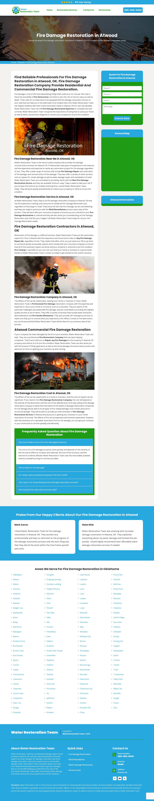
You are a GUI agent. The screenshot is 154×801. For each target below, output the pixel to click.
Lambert (83, 579)
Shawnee (117, 608)
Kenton (50, 703)
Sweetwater (118, 650)
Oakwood (84, 684)
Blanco (16, 636)
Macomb (83, 612)
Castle (15, 669)
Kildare (49, 707)
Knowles (50, 712)
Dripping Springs (54, 579)
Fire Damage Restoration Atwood (40, 62)
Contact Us (88, 10)
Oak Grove (84, 679)
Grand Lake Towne (55, 650)
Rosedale (117, 593)
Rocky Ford (118, 589)
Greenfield (51, 655)
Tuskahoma (118, 674)
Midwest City (85, 636)
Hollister (50, 679)
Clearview (17, 688)
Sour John (117, 622)
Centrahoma (18, 674)
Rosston (116, 598)
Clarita (16, 684)
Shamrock (117, 603)
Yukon (116, 703)
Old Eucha (84, 693)
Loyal (82, 608)
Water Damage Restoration (81, 765)
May (82, 627)
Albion (15, 584)
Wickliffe (117, 693)
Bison (15, 617)
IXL (48, 693)
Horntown (51, 688)
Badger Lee (18, 608)
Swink (115, 655)
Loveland (84, 603)
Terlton (116, 660)
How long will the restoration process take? (37, 489)
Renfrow (117, 584)
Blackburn (17, 627)
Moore (83, 641)
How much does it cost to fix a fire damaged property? (42, 442)
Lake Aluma (85, 574)
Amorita (16, 589)
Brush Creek (18, 650)
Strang (116, 636)
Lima (82, 593)
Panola (83, 703)
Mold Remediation (77, 759)
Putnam (116, 579)
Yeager (116, 698)
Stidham (116, 627)
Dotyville (16, 712)
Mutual (83, 655)
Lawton (83, 584)
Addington (17, 574)
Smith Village (118, 617)
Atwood (21, 62)
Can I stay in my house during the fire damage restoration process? (48, 482)
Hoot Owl (50, 684)
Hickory (50, 669)
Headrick (50, 660)
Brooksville (18, 646)
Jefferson (50, 698)
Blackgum (17, 631)
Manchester (85, 617)
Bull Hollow (18, 655)
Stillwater (117, 631)
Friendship (51, 631)
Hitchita (50, 674)
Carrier (16, 665)
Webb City (117, 688)
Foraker (50, 627)
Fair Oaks (50, 612)
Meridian (83, 631)
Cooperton (17, 698)
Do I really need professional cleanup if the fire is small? (43, 475)
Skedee (116, 612)
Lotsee (83, 598)
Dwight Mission (53, 589)
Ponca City (117, 574)
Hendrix (50, 665)
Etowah (50, 608)
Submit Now (122, 118)
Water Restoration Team (34, 732)
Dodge (16, 707)
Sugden (116, 646)
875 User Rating (83, 2)
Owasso (83, 698)
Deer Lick (17, 703)
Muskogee (84, 650)
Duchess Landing (54, 584)
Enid (48, 603)
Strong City (118, 641)
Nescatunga (85, 665)
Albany (16, 579)
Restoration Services (67, 10)
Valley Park (118, 679)
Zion (115, 707)
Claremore (17, 679)
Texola (116, 665)
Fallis (49, 617)
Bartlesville (17, 612)
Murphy (83, 646)
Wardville (117, 684)
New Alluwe (85, 669)
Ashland (16, 598)
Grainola (50, 646)
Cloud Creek (18, 693)
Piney (82, 712)
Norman (83, 674)
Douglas (50, 574)
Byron (15, 660)
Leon (82, 589)
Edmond (50, 593)
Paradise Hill (85, 707)
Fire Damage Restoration (80, 754)
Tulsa (115, 669)
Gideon (50, 641)
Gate (49, 636)
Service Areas (75, 770)
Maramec (84, 622)
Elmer (49, 598)
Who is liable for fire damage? (31, 467)
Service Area (104, 10)
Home (49, 10)
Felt (48, 622)
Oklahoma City (86, 688)
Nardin (83, 660)
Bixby (15, 622)
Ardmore (17, 593)
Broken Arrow (19, 641)
